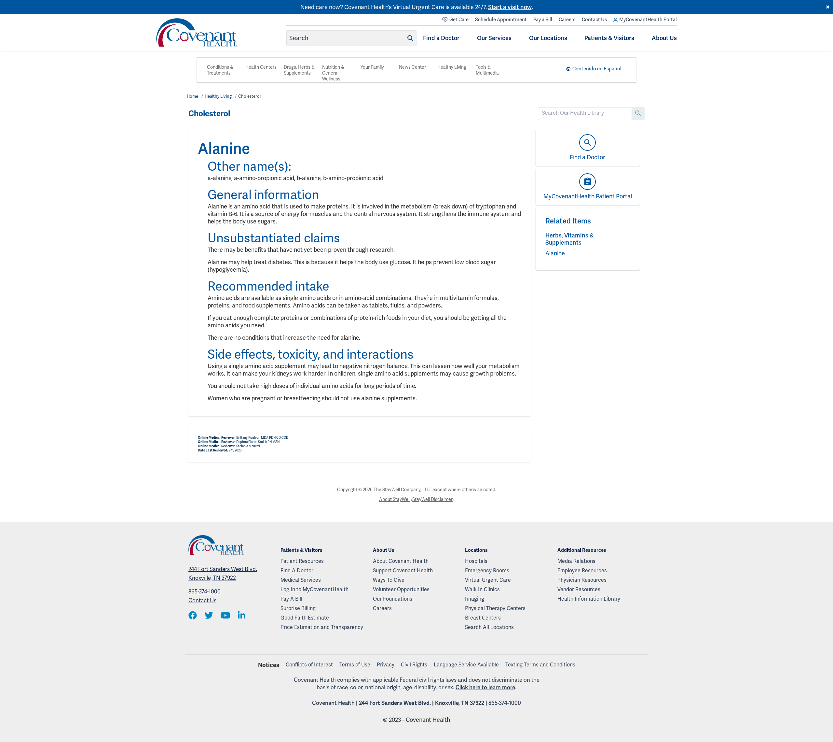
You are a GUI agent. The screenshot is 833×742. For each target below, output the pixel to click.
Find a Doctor (441, 38)
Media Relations (576, 561)
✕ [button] (828, 7)
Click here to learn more (485, 687)
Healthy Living (451, 67)
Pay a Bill (542, 19)
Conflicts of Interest (309, 664)
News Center (412, 67)
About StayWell (394, 499)
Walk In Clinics (482, 589)
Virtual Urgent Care (488, 580)
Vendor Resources (578, 589)
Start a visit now (510, 7)
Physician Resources (582, 580)
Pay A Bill (291, 598)
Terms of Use (354, 664)
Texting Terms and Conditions (540, 664)
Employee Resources (582, 570)
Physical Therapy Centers (495, 608)
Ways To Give (388, 580)
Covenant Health (333, 702)
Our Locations (548, 38)
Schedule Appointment (501, 19)
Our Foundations (392, 598)
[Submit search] (410, 38)
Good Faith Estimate (304, 617)
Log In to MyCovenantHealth (314, 589)
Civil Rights (414, 664)
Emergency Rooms (487, 570)
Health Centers (261, 67)
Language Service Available (466, 664)
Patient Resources (302, 561)
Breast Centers (483, 617)
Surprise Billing (298, 608)
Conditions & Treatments (220, 70)
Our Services (494, 38)
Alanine (555, 253)
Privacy (385, 664)
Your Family (372, 67)
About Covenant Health (401, 561)
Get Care (459, 19)
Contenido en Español (596, 68)
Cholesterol (249, 96)
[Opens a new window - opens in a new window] (192, 615)
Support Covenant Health (403, 570)
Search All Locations (489, 627)
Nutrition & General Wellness (333, 73)
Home (192, 96)
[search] (585, 113)
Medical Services (300, 580)
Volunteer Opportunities (401, 589)
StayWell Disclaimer (432, 499)
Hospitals (476, 561)
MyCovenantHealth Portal (648, 19)
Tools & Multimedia (487, 70)
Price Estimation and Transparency (321, 627)
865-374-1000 (204, 591)
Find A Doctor (296, 570)
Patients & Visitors (609, 38)
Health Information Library (588, 598)
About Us (664, 38)
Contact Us (594, 19)
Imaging (474, 598)
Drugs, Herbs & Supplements (299, 70)
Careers (567, 19)
